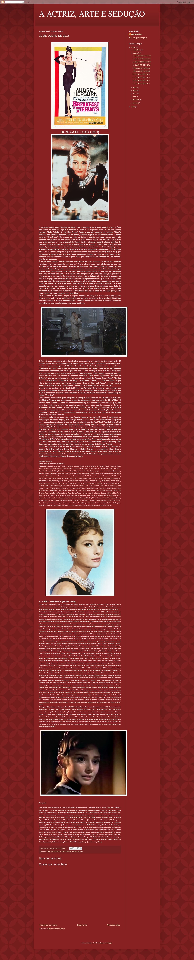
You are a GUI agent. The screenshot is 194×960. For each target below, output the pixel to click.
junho (135, 90)
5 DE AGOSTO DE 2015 (141, 68)
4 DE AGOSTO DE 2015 (141, 71)
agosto (135, 53)
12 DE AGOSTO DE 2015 (142, 62)
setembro (136, 50)
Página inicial (82, 925)
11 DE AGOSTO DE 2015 (142, 65)
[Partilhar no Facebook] (78, 848)
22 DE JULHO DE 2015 (141, 80)
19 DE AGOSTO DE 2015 (142, 56)
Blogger (109, 943)
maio (135, 94)
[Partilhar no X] (75, 848)
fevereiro (136, 100)
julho (135, 87)
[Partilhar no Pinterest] (80, 848)
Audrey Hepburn (56, 851)
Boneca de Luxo (77, 851)
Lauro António (136, 34)
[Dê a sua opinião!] (73, 848)
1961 (48, 851)
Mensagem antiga (113, 925)
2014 (133, 107)
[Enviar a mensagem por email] (70, 848)
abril (134, 97)
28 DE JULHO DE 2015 (141, 77)
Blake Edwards (67, 851)
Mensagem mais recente (48, 925)
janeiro (135, 103)
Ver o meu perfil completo (138, 38)
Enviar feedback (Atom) (56, 929)
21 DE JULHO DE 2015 (141, 83)
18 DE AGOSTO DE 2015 (142, 59)
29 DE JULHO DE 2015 (141, 74)
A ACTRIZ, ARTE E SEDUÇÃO (92, 13)
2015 (133, 47)
